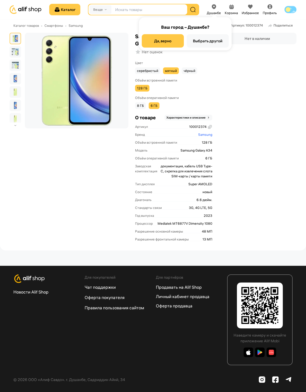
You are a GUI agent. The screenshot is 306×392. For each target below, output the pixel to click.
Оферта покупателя (105, 297)
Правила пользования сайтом (114, 307)
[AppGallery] (271, 352)
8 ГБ (140, 105)
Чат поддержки (100, 287)
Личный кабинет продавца (182, 296)
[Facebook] (275, 379)
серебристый (147, 71)
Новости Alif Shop (31, 292)
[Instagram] (262, 379)
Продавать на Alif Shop (179, 287)
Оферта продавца (174, 306)
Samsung (76, 25)
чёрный (189, 71)
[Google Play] (260, 352)
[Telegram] (289, 379)
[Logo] (46, 278)
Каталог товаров (26, 25)
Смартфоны (53, 25)
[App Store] (248, 352)
